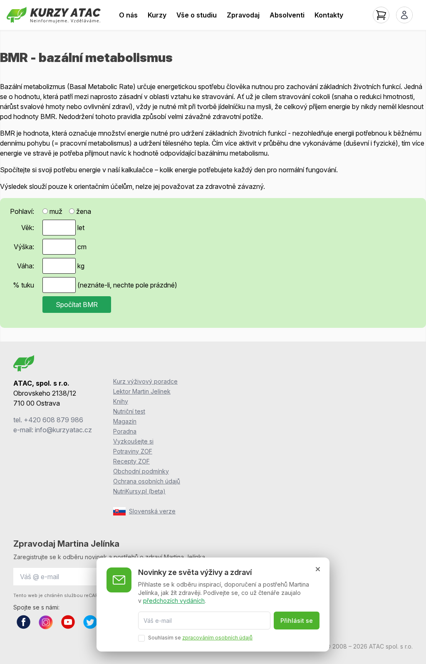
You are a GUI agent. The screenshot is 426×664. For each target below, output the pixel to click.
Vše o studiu (196, 15)
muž (55, 211)
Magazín (124, 421)
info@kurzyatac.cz (63, 430)
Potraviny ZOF (132, 451)
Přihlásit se (296, 620)
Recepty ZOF (131, 461)
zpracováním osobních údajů (217, 637)
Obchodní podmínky (141, 471)
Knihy (120, 401)
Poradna (124, 431)
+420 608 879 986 (53, 420)
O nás (128, 15)
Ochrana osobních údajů (146, 481)
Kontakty (329, 15)
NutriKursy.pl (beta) (139, 491)
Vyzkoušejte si (133, 441)
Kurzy (157, 15)
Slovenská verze (152, 511)
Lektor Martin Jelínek (142, 391)
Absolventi (287, 15)
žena (82, 211)
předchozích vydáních (174, 600)
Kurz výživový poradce (145, 381)
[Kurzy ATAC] (54, 15)
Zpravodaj (243, 15)
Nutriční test (129, 411)
